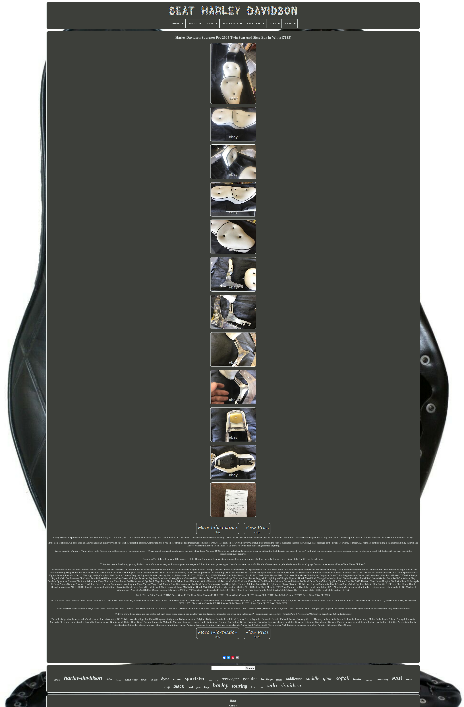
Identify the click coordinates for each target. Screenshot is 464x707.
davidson (292, 685)
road (409, 679)
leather (358, 679)
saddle (312, 678)
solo (272, 685)
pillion (154, 679)
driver (118, 680)
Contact (233, 705)
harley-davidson (83, 678)
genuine (250, 678)
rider (109, 679)
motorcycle (213, 680)
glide (327, 678)
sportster (195, 678)
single (57, 679)
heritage (267, 679)
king (206, 687)
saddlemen (294, 679)
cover (177, 679)
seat (397, 677)
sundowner (131, 679)
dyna (165, 679)
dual (190, 687)
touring (239, 686)
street (144, 679)
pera (198, 687)
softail (342, 678)
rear (262, 687)
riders (279, 679)
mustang (382, 679)
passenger (230, 678)
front (253, 687)
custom (369, 680)
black (178, 686)
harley (220, 685)
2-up (167, 687)
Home (233, 700)
